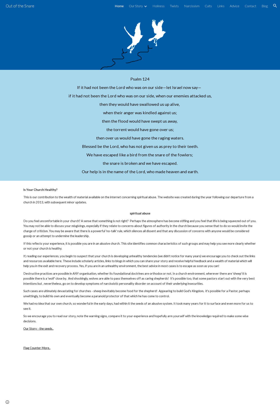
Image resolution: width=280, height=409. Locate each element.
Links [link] (220, 6)
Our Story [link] (136, 6)
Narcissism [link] (191, 6)
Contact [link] (250, 6)
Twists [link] (174, 6)
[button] (275, 6)
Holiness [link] (159, 6)
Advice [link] (234, 6)
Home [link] (119, 6)
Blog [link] (265, 6)
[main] (140, 125)
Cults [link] (208, 6)
